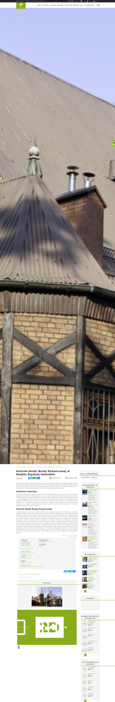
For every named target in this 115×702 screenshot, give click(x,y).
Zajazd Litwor (91, 663)
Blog (81, 5)
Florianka (90, 637)
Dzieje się (76, 5)
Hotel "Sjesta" (92, 617)
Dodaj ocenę (35, 574)
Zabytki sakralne (50, 541)
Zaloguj (96, 1)
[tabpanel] (39, 597)
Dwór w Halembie (92, 564)
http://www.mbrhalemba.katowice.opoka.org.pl (32, 566)
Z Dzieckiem (52, 5)
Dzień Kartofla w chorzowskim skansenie (92, 538)
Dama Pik (90, 683)
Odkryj (39, 5)
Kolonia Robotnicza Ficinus (91, 585)
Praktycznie (68, 5)
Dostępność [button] (76, 1)
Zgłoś (75, 535)
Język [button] (84, 1)
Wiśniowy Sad (91, 657)
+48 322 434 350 (29, 562)
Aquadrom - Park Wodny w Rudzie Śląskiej (92, 559)
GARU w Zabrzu (92, 490)
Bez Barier (60, 5)
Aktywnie (45, 5)
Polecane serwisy (89, 5)
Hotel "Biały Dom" (92, 631)
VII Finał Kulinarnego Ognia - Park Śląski (93, 525)
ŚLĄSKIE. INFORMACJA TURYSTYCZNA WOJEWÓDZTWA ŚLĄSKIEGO (30, 1)
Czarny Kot (91, 677)
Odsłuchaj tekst (56, 477)
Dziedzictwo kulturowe (26, 558)
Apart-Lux (90, 624)
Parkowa (90, 670)
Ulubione (90, 1)
